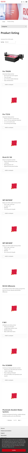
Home (3, 21)
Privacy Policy (17, 447)
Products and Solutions (6, 430)
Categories (4, 26)
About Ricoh (3, 435)
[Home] (3, 2)
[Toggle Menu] (26, 2)
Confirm (14, 450)
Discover (3, 428)
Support (2, 433)
